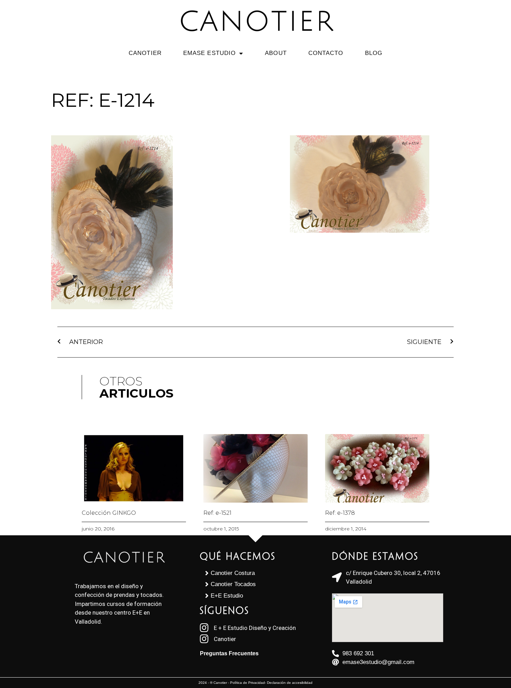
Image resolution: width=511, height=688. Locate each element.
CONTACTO (325, 53)
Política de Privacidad (247, 683)
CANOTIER (145, 53)
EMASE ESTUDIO (209, 53)
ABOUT (276, 53)
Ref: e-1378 (340, 513)
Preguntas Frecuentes (229, 653)
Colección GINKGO (109, 513)
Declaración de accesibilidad (290, 683)
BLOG (373, 53)
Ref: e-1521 (217, 513)
